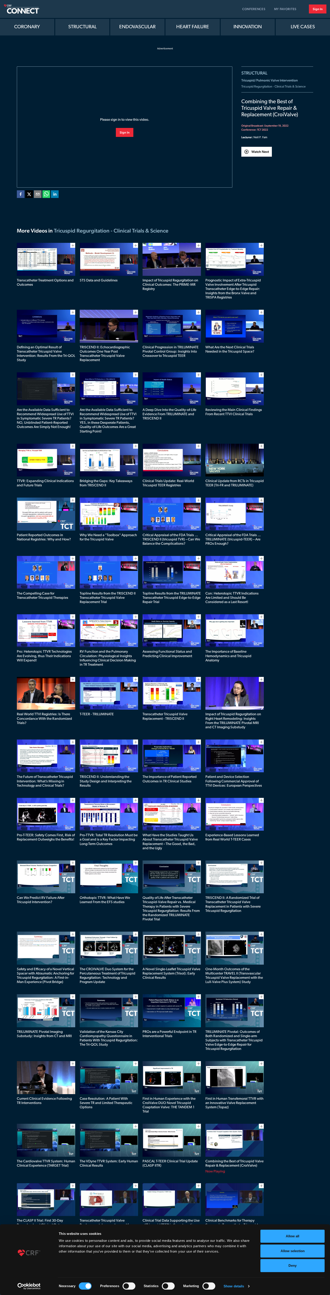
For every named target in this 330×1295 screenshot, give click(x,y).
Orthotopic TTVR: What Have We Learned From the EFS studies (105, 900)
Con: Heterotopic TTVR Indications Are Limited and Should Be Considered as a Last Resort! (232, 598)
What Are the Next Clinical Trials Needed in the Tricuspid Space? (229, 349)
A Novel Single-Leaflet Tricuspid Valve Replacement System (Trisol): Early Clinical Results (171, 974)
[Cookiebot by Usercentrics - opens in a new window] (29, 1286)
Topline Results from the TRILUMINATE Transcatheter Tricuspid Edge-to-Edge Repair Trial (172, 598)
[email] (38, 195)
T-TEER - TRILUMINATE (97, 714)
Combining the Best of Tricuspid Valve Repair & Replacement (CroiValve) (234, 1164)
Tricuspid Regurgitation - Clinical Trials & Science (273, 86)
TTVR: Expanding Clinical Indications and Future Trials (45, 483)
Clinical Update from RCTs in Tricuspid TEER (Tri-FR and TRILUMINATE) (234, 483)
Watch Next (260, 152)
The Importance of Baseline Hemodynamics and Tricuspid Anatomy (228, 656)
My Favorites (285, 9)
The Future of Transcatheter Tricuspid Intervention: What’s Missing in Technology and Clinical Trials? (45, 781)
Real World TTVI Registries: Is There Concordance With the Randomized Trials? (44, 719)
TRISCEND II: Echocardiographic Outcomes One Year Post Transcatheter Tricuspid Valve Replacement (105, 354)
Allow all (292, 1236)
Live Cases (303, 27)
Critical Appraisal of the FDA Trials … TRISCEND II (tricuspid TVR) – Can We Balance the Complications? (171, 539)
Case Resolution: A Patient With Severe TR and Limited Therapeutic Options (106, 1103)
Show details (234, 1286)
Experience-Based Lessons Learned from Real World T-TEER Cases (232, 837)
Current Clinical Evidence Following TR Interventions (44, 1101)
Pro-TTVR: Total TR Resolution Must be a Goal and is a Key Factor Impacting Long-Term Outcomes (109, 840)
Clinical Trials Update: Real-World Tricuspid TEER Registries (168, 483)
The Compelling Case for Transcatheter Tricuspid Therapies (42, 596)
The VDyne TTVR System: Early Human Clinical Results (109, 1164)
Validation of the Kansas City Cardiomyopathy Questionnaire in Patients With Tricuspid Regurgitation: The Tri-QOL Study (109, 1038)
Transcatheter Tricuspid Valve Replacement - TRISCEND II (165, 716)
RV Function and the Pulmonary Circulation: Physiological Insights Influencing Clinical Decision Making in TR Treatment (108, 658)
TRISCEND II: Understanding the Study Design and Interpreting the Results (106, 781)
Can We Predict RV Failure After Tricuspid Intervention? (40, 900)
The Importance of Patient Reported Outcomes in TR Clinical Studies (170, 779)
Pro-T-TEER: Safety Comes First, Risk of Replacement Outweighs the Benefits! (46, 837)
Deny (292, 1265)
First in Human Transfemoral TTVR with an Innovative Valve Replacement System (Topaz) (234, 1103)
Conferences (254, 9)
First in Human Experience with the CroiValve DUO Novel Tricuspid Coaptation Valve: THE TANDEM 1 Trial (169, 1105)
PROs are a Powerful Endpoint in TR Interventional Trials (169, 1034)
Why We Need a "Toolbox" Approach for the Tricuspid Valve (108, 537)
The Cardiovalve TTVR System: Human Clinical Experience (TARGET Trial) (46, 1164)
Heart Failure (192, 27)
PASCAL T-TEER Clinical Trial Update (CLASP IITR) (170, 1164)
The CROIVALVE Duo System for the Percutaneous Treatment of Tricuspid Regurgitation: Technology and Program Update (107, 976)
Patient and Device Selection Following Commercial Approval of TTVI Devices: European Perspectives (233, 781)
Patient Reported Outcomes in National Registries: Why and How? (44, 537)
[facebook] (20, 195)
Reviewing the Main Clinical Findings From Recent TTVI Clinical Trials (233, 412)
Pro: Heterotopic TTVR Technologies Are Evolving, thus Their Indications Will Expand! (44, 656)
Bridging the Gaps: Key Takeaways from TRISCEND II (106, 483)
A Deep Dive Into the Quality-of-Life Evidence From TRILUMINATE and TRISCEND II (169, 414)
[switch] (129, 1286)
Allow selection (293, 1251)
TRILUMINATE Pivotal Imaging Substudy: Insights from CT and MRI (44, 1034)
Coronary (27, 27)
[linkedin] (55, 195)
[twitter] (29, 195)
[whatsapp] (46, 195)
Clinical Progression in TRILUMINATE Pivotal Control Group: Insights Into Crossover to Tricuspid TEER (171, 352)
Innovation (247, 27)
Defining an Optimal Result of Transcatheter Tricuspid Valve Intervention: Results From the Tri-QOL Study (46, 354)
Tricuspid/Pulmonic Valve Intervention (269, 80)
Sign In (318, 9)
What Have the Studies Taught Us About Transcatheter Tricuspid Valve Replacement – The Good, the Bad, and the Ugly (170, 842)
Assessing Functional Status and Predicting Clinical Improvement (167, 654)
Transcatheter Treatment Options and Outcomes (45, 283)
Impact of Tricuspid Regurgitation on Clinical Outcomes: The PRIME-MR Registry (170, 285)
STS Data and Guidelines (99, 280)
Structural (82, 27)
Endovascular (137, 27)
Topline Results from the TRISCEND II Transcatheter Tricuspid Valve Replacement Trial (108, 598)
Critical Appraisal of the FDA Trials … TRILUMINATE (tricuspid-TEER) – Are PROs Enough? (233, 539)
